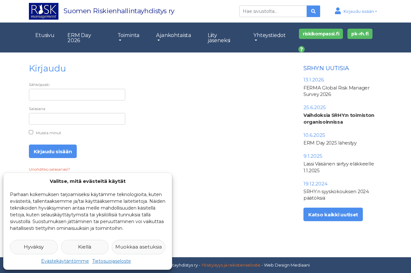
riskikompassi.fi (321, 34)
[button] (356, 11)
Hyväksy (34, 247)
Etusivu (45, 35)
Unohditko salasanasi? (49, 169)
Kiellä (84, 247)
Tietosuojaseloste (111, 261)
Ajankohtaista (173, 35)
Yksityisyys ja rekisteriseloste (230, 265)
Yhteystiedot (269, 35)
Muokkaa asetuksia (138, 247)
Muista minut (48, 132)
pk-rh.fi (360, 34)
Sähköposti (39, 84)
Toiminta (129, 35)
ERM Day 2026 (79, 37)
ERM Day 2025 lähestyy (330, 143)
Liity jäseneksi (219, 37)
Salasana (37, 108)
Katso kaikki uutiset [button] (333, 215)
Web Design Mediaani (287, 265)
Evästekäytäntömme (65, 261)
